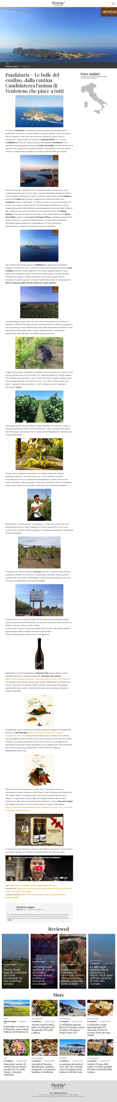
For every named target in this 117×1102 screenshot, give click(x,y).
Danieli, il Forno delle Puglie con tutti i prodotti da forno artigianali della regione (99, 1068)
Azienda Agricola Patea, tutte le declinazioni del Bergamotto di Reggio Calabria (43, 1028)
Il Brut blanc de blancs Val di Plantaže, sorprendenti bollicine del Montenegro (16, 1029)
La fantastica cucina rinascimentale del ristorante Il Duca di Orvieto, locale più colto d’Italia (98, 1029)
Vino (7, 64)
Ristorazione (66, 962)
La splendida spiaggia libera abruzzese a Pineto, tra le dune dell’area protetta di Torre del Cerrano (101, 975)
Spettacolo (37, 959)
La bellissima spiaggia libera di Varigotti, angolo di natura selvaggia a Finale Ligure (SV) (71, 1028)
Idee (5, 1058)
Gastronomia (95, 961)
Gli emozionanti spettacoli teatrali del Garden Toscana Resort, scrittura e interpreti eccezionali (43, 975)
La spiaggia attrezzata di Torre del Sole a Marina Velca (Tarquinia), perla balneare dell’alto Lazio (71, 1068)
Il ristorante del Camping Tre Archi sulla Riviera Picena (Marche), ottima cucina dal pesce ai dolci (72, 976)
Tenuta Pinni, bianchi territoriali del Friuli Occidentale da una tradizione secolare (15, 976)
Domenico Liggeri (11, 66)
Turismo (62, 1058)
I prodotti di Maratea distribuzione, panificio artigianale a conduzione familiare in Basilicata (44, 1068)
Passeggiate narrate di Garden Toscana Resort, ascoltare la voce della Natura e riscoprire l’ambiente (15, 1069)
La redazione (94, 963)
